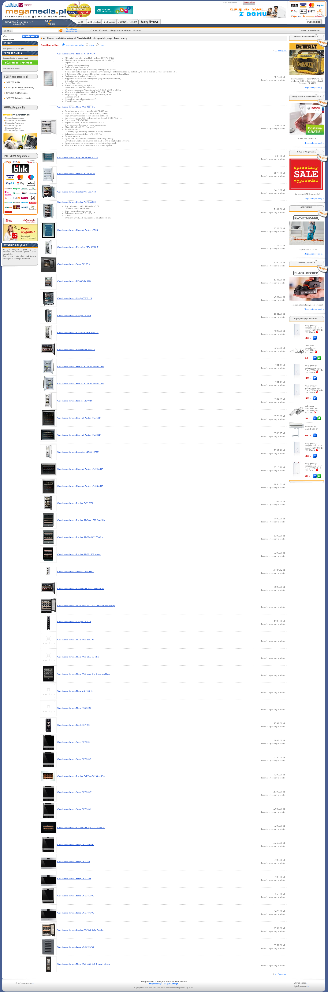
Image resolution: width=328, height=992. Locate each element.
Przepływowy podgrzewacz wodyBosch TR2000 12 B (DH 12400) (313, 446)
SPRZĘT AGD (13, 82)
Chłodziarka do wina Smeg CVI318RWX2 (75, 913)
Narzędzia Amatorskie (14, 118)
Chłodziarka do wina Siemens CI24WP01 (75, 401)
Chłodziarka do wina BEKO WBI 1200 (74, 281)
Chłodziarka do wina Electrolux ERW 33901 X (78, 332)
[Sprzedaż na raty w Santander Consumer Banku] (20, 239)
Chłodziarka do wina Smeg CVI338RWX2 (75, 844)
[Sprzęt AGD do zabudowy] (94, 21)
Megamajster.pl (171, 984)
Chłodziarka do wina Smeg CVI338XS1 (74, 792)
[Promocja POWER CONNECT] (306, 299)
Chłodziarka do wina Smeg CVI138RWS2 (75, 947)
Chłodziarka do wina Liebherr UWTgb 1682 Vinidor (80, 930)
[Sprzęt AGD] (78, 21)
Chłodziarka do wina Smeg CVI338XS (74, 759)
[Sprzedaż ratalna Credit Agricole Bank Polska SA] (114, 13)
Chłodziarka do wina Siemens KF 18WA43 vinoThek (80, 384)
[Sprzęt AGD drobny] (109, 21)
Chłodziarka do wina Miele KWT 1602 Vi (75, 640)
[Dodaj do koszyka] (315, 338)
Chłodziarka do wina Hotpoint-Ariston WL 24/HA (79, 435)
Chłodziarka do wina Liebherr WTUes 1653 (76, 192)
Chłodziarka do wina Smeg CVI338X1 (74, 809)
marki (92, 45)
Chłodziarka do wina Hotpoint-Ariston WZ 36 (77, 230)
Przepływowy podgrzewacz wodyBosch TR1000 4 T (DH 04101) (313, 466)
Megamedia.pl (155, 984)
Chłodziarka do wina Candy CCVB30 (73, 725)
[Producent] (315, 21)
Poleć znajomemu (25, 983)
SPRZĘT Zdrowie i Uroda (18, 98)
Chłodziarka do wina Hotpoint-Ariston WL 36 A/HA (80, 486)
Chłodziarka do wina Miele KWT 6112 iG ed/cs (78, 657)
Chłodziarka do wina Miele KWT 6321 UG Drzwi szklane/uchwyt (86, 605)
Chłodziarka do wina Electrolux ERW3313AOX (78, 452)
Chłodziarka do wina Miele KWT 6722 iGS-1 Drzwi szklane (83, 964)
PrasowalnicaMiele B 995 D (311, 427)
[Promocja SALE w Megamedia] (306, 189)
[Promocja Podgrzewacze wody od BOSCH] (306, 133)
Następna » (282, 50)
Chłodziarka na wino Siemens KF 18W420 (76, 54)
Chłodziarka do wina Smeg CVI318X (73, 861)
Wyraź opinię (301, 983)
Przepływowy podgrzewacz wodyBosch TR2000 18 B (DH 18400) (313, 328)
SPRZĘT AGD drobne (17, 93)
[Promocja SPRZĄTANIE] (306, 244)
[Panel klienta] (30, 36)
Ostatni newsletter (310, 30)
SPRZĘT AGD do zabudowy (20, 87)
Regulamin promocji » (314, 87)
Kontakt (104, 30)
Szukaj (8, 31)
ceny (102, 45)
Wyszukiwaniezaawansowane (71, 30)
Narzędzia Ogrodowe (14, 130)
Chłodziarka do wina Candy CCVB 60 (74, 315)
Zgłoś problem (301, 986)
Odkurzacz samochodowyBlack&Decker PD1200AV (311, 348)
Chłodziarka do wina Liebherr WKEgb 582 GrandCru (81, 827)
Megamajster (249, 2)
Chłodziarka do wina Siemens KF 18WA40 (76, 173)
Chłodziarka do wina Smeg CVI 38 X (73, 264)
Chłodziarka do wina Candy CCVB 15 (74, 621)
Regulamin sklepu (121, 30)
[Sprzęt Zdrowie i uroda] (128, 21)
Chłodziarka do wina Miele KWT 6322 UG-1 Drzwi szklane (83, 674)
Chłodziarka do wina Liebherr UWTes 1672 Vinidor (80, 537)
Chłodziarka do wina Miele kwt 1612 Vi (74, 691)
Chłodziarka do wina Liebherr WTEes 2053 (76, 202)
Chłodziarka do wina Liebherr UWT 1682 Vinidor (79, 554)
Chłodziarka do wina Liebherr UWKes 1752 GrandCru (81, 520)
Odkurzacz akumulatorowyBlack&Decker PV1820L (312, 409)
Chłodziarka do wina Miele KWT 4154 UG (76, 107)
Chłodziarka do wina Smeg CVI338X (73, 742)
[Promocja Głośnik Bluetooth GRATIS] (306, 73)
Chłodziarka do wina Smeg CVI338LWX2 (75, 896)
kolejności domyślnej (75, 45)
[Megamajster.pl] (20, 150)
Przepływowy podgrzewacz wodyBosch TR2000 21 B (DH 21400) (313, 369)
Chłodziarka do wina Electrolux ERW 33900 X (78, 247)
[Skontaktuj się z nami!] (50, 23)
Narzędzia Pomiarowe (14, 123)
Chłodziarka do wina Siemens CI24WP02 (75, 571)
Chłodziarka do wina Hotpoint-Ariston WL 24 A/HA (80, 469)
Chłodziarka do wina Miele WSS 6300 (74, 708)
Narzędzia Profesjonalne (15, 120)
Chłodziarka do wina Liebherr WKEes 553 (76, 349)
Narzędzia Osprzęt (13, 128)
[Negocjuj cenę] (319, 358)
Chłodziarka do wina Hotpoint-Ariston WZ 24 (77, 157)
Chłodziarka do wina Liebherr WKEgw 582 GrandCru (81, 776)
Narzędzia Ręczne (13, 125)
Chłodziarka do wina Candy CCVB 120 (74, 298)
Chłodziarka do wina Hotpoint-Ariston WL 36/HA (79, 418)
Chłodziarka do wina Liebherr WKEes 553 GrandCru (80, 588)
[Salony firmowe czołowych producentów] (150, 21)
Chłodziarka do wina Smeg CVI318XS (74, 878)
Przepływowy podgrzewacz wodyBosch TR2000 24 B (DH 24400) (313, 389)
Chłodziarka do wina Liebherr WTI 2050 (75, 503)
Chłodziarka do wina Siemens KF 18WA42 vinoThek (80, 366)
